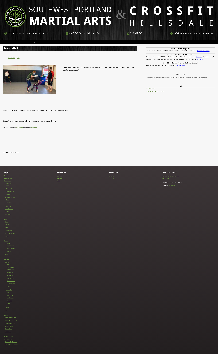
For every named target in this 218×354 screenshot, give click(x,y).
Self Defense (210, 42)
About (7, 185)
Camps (7, 236)
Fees (6, 227)
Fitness (106, 42)
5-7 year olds (10, 275)
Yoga (6, 254)
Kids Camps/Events (10, 317)
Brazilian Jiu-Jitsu (10, 197)
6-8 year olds (10, 278)
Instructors (9, 188)
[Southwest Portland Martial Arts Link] (15, 16)
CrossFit (7, 243)
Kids (82, 42)
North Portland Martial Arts (154, 92)
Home (6, 42)
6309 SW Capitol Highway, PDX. (171, 176)
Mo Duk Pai (8, 183)
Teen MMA (8, 214)
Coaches (8, 202)
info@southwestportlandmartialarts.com (194, 33)
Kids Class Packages (11, 320)
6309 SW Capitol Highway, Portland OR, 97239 (28, 33)
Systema (7, 211)
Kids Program (9, 209)
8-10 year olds (11, 281)
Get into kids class (203, 51)
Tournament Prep (10, 233)
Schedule (130, 42)
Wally (18, 58)
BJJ (8, 292)
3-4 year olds (10, 269)
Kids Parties (8, 230)
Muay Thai (8, 206)
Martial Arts (58, 42)
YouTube (111, 178)
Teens (8, 286)
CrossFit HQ (149, 89)
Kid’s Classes (10, 267)
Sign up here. (180, 65)
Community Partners (11, 342)
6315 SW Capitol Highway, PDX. (84, 33)
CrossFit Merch (10, 248)
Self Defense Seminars (11, 344)
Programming (10, 245)
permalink (34, 127)
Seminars (8, 331)
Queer (8, 303)
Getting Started (181, 42)
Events (155, 42)
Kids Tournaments (10, 323)
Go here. (199, 57)
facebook (111, 176)
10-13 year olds (11, 283)
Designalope (172, 185)
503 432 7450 (137, 33)
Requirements (10, 191)
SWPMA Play (31, 42)
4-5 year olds (10, 272)
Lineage (8, 194)
